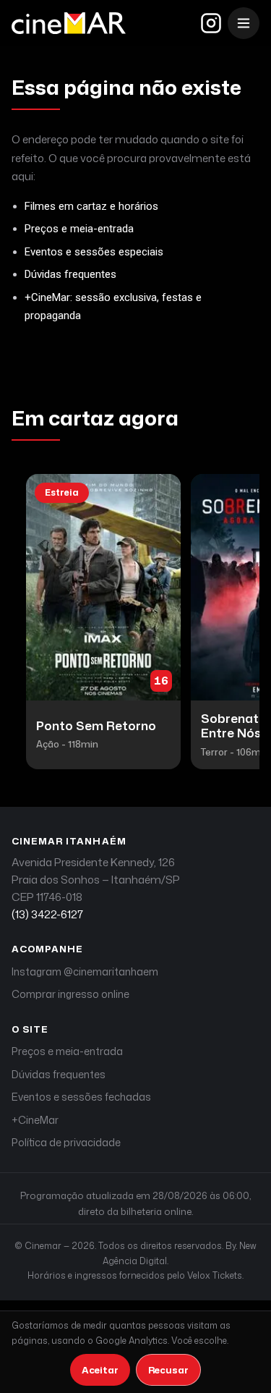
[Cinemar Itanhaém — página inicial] (69, 23)
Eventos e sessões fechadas (81, 1097)
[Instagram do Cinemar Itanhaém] (211, 23)
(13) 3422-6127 (47, 914)
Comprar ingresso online (70, 994)
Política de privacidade (66, 1142)
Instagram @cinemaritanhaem (85, 971)
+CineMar (35, 1120)
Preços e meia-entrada (79, 228)
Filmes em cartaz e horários (91, 206)
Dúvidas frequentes (70, 274)
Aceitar (100, 1369)
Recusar (168, 1369)
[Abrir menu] (243, 23)
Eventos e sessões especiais (94, 251)
